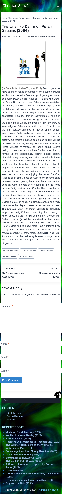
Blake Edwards (10, 251)
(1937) (24, 461)
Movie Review (47, 36)
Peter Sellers (9, 256)
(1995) (24, 457)
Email (5, 357)
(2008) (23, 432)
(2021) (33, 441)
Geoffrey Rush (28, 251)
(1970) (19, 448)
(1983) (18, 438)
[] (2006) (31, 451)
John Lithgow (46, 251)
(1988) (13, 273)
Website (5, 370)
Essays (11, 419)
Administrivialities (48, 489)
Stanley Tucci (26, 256)
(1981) (22, 454)
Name (5, 343)
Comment (7, 306)
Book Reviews (14, 413)
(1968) (29, 480)
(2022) (24, 435)
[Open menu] (58, 5)
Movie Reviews (15, 416)
